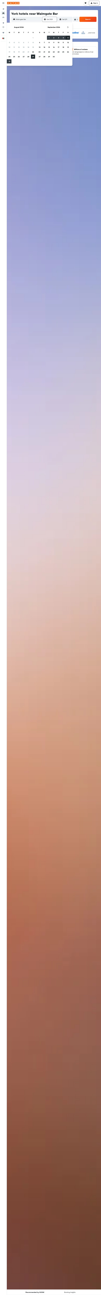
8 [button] (33, 42)
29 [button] (33, 57)
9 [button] (53, 42)
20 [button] (24, 52)
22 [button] (33, 52)
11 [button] (14, 47)
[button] (3, 3)
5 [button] (18, 42)
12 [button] (19, 47)
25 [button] (14, 57)
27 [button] (23, 57)
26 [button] (19, 57)
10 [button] (9, 47)
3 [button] (9, 42)
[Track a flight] (3, 27)
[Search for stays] (3, 13)
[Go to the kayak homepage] (13, 3)
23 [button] (54, 52)
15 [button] (33, 47)
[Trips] (3, 33)
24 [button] (9, 57)
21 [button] (28, 52)
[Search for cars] (3, 17)
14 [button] (28, 47)
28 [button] (28, 57)
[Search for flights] (3, 9)
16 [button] (54, 47)
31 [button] (9, 61)
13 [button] (23, 47)
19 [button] (19, 52)
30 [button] (54, 57)
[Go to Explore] (3, 23)
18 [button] (14, 52)
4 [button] (14, 42)
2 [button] (53, 38)
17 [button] (9, 52)
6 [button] (23, 42)
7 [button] (28, 42)
